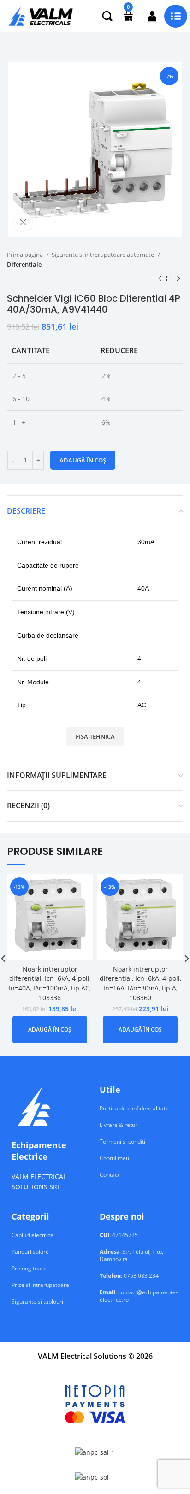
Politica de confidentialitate (134, 1108)
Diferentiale (24, 264)
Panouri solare (30, 1252)
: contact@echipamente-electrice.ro (139, 1296)
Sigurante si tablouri (37, 1301)
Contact (109, 1175)
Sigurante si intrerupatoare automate (103, 254)
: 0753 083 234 (129, 1276)
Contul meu (114, 1158)
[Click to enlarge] (23, 222)
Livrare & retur (118, 1125)
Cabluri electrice (32, 1235)
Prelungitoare (29, 1268)
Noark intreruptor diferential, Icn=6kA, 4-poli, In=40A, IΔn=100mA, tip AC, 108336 (50, 983)
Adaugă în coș (82, 460)
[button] (49, 1029)
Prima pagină (25, 254)
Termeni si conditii (123, 1141)
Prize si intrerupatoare (40, 1285)
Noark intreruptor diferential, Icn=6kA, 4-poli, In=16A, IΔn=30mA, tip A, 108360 (140, 983)
